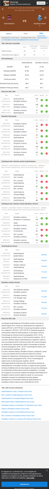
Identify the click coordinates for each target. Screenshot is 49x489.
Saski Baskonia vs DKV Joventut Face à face (17, 391)
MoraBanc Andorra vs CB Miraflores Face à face (18, 412)
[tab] (9, 33)
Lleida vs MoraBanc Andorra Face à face (15, 409)
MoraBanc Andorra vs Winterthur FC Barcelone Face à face (22, 405)
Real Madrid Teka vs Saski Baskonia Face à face (18, 402)
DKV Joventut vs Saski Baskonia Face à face (17, 395)
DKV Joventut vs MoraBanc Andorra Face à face (18, 415)
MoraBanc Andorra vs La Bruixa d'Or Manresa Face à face (21, 419)
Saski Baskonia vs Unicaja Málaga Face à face (17, 398)
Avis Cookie (30, 478)
